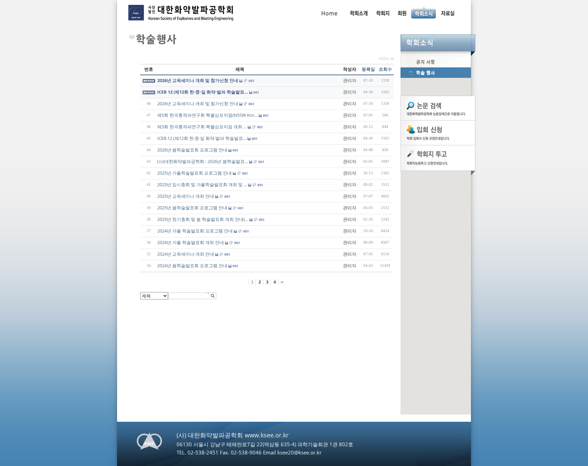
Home (329, 12)
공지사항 (436, 61)
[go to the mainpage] (181, 14)
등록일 (368, 69)
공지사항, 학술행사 (424, 12)
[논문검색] (438, 107)
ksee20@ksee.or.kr (299, 452)
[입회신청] (438, 132)
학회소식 (438, 42)
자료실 (447, 12)
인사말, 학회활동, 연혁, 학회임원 (358, 12)
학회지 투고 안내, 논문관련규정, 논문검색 (382, 12)
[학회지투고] (438, 157)
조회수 (385, 69)
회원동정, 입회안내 (402, 12)
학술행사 (436, 72)
